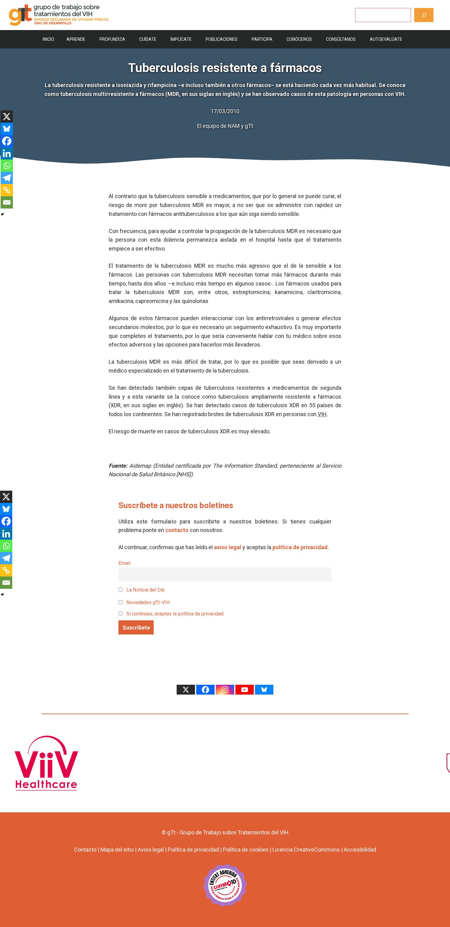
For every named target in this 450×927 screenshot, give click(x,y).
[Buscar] (423, 15)
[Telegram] (7, 178)
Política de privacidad (193, 849)
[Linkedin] (7, 153)
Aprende (75, 39)
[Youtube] (244, 690)
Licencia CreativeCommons (306, 849)
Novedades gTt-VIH (147, 602)
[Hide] (2, 214)
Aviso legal (151, 849)
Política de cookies (245, 849)
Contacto (85, 849)
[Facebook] (7, 141)
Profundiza (112, 39)
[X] (7, 116)
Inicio (48, 39)
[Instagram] (225, 690)
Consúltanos (341, 39)
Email (124, 563)
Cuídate (147, 39)
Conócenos (299, 39)
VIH (322, 414)
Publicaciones (222, 39)
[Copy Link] (7, 190)
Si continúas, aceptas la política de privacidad (174, 614)
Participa (262, 39)
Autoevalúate (386, 39)
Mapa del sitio (117, 849)
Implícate (181, 39)
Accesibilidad (360, 849)
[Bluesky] (7, 129)
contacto (177, 530)
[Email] (7, 202)
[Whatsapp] (7, 165)
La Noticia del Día (144, 590)
